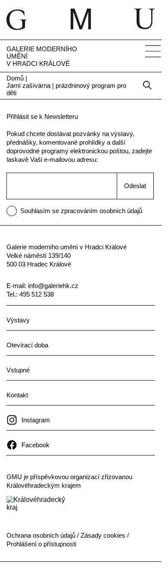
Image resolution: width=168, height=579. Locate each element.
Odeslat (132, 101)
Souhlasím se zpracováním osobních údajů (83, 121)
